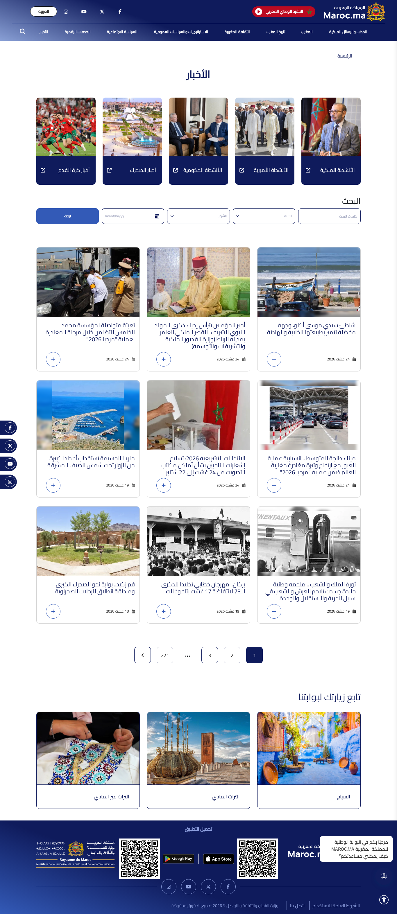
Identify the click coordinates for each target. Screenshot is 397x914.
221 (165, 655)
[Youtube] (188, 886)
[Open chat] (384, 876)
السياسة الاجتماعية (122, 31)
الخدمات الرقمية (78, 31)
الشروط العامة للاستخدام (336, 905)
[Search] (21, 31)
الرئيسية (344, 55)
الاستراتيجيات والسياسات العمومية (181, 31)
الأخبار (44, 31)
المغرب (307, 31)
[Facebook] (228, 886)
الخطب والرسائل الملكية (348, 31)
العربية (43, 11)
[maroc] (120, 11)
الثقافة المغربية (237, 31)
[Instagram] (168, 886)
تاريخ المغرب (276, 31)
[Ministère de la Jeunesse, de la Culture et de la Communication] (75, 854)
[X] (208, 886)
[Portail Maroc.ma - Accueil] (319, 849)
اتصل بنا (297, 905)
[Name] (384, 899)
